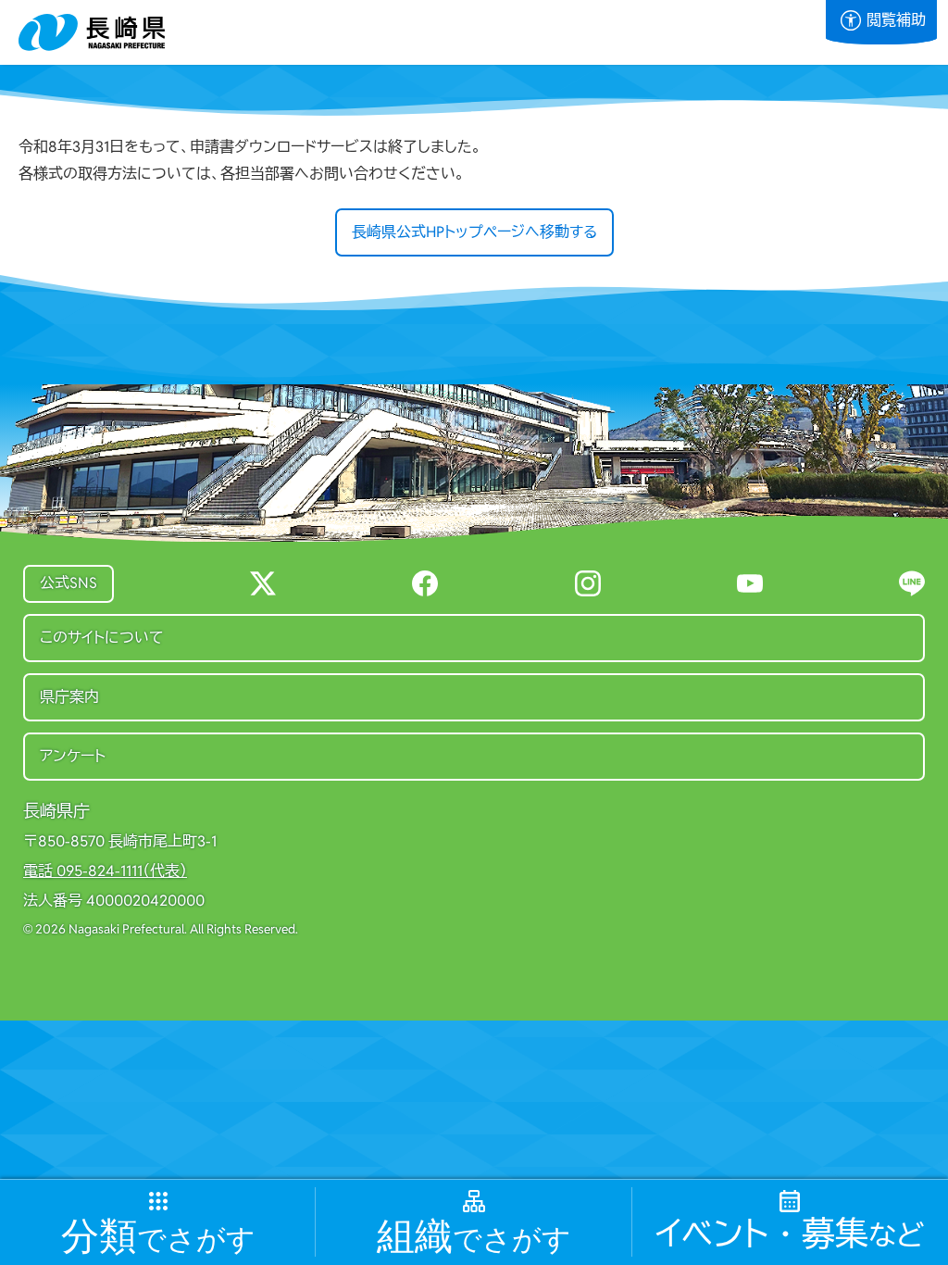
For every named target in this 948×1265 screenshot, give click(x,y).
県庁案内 (69, 697)
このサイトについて (102, 637)
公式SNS (68, 583)
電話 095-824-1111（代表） (105, 871)
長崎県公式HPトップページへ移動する (474, 232)
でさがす (158, 1237)
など (789, 1234)
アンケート (73, 756)
